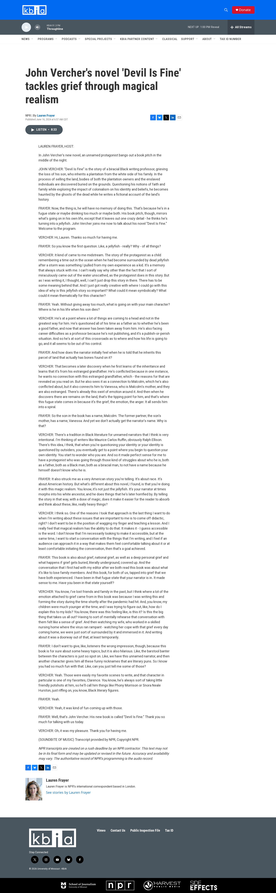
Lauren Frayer (46, 115)
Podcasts (69, 39)
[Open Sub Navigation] (32, 39)
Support (187, 39)
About (207, 39)
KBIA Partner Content (137, 39)
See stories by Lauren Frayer (68, 792)
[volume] (37, 27)
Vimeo (101, 830)
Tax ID (169, 830)
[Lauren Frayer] (33, 789)
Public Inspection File (145, 830)
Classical (169, 39)
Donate (245, 10)
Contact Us (118, 830)
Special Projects (98, 39)
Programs (46, 39)
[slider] (43, 27)
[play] (26, 27)
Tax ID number (230, 39)
